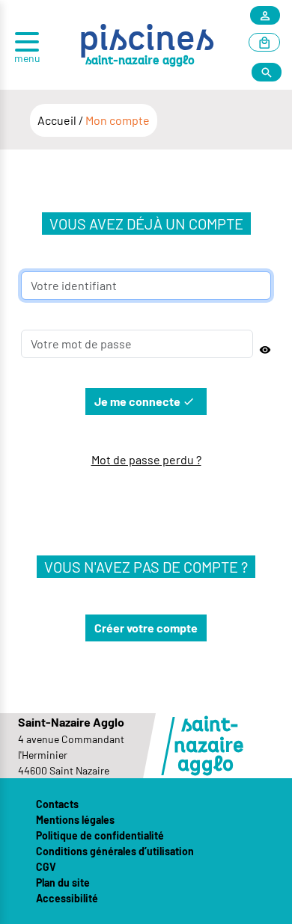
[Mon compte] (265, 16)
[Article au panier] (264, 43)
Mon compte (117, 120)
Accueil (58, 120)
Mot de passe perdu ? (146, 459)
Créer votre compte (146, 627)
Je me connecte (138, 401)
